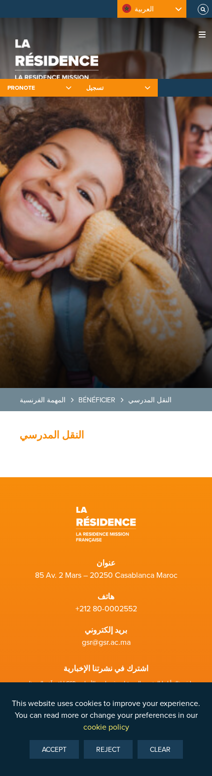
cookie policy (106, 726)
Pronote (21, 87)
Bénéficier (96, 400)
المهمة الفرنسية (43, 400)
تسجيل (95, 87)
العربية (144, 9)
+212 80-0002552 (106, 608)
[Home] (57, 64)
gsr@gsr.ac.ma (106, 641)
